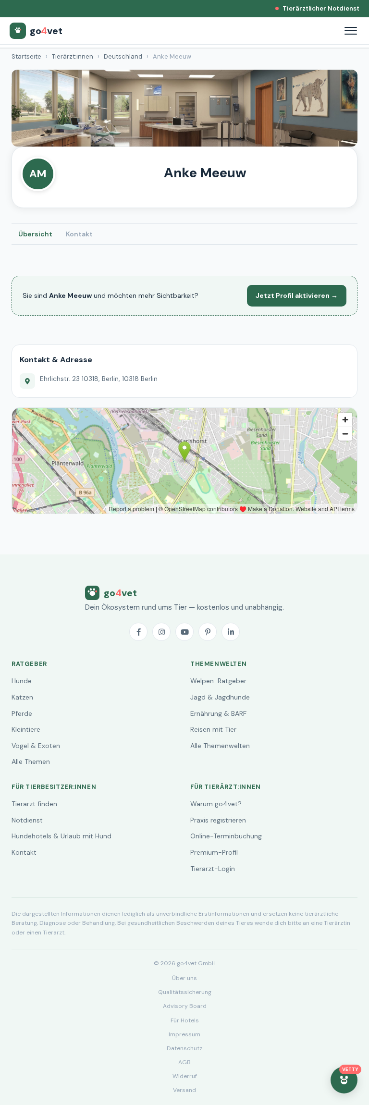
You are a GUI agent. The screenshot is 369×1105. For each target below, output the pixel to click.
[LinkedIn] (230, 632)
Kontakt (79, 234)
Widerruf (184, 1076)
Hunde (22, 680)
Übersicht (35, 234)
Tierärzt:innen (72, 56)
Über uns (184, 978)
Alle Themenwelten (220, 745)
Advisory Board (185, 1006)
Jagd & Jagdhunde (220, 697)
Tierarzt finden (34, 803)
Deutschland (123, 56)
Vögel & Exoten (36, 745)
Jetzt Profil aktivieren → (297, 295)
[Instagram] (161, 632)
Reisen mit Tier (213, 729)
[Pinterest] (207, 632)
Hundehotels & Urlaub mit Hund (61, 836)
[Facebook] (138, 632)
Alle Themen (31, 761)
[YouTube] (184, 632)
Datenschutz (184, 1048)
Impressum (184, 1034)
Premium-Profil (214, 852)
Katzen (22, 697)
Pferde (22, 713)
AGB (184, 1062)
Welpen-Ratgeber (218, 680)
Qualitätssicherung (184, 992)
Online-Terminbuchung (226, 836)
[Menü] (350, 30)
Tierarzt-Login (212, 868)
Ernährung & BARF (218, 713)
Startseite (26, 56)
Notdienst (27, 820)
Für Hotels (185, 1020)
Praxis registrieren (218, 820)
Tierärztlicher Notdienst (321, 8)
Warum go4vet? (216, 803)
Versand (184, 1090)
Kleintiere (26, 729)
